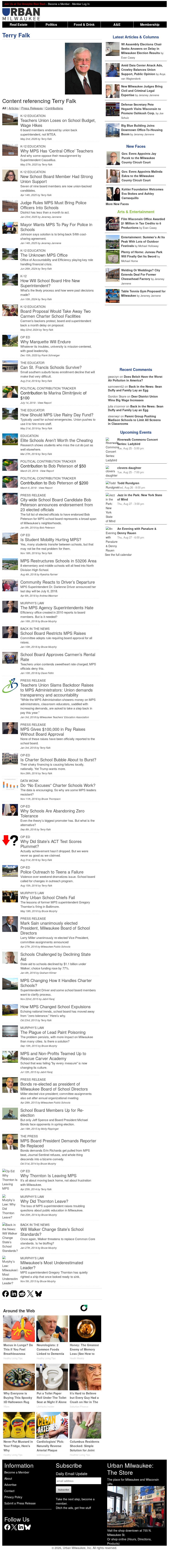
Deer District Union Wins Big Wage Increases (133, 398)
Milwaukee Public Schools (55, 946)
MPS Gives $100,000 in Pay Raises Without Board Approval (52, 731)
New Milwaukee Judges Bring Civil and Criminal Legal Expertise (142, 90)
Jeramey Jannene (51, 216)
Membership (150, 24)
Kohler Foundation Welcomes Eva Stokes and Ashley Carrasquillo (142, 193)
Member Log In (81, 4)
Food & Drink (84, 24)
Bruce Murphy (49, 621)
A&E (117, 24)
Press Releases (32, 108)
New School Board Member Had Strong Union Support (56, 178)
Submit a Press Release (20, 1503)
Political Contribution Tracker (48, 388)
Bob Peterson (60, 466)
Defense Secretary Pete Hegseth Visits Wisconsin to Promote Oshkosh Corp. (141, 108)
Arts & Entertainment (135, 211)
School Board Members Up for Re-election (52, 1112)
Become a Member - (60, 4)
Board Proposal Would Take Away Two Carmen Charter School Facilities (55, 313)
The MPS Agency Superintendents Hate (56, 607)
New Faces (136, 146)
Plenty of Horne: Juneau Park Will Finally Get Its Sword (141, 254)
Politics (51, 24)
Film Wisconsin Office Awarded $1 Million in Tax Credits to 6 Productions (143, 223)
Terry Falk (16, 35)
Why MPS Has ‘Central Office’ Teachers (56, 151)
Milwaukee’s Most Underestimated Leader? (51, 1265)
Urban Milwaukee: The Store (130, 1468)
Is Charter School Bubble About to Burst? (58, 760)
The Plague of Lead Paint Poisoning (53, 1032)
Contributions (54, 108)
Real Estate (18, 24)
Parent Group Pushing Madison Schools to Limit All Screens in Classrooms (134, 420)
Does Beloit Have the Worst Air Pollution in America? (135, 378)
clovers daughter (129, 468)
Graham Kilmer (48, 972)
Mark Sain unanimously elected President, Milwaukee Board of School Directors (55, 928)
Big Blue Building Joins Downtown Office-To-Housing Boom (142, 129)
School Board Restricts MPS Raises (53, 633)
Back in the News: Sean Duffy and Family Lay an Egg (135, 388)
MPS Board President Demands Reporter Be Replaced (58, 1143)
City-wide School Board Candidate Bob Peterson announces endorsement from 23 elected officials (56, 504)
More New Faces (117, 204)
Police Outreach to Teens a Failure (51, 872)
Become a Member (16, 1472)
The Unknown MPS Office (44, 255)
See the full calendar (118, 554)
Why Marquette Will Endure (45, 342)
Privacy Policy (13, 1497)
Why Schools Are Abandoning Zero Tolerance (52, 813)
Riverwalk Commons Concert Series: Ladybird (137, 441)
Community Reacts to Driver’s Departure (57, 582)
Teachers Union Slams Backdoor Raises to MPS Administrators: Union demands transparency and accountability (57, 690)
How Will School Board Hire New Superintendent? (50, 282)
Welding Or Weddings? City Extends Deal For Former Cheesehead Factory (140, 274)
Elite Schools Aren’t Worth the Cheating (56, 440)
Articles (14, 108)
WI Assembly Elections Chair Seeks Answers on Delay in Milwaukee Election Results (141, 48)
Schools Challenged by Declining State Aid (55, 956)
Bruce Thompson (51, 798)
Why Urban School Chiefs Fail (47, 897)
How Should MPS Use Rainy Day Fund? (56, 415)
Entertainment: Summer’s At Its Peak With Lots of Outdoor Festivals (143, 241)
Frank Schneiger (50, 355)
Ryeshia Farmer (49, 574)
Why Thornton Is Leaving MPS (48, 1175)
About (8, 1478)
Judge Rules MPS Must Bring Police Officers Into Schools (53, 205)
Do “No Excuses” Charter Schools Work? (57, 785)
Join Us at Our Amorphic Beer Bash (25, 4)
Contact (9, 1491)
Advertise (10, 1485)
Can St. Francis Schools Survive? (51, 367)
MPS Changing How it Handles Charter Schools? (56, 982)
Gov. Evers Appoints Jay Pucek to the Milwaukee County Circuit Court (139, 157)
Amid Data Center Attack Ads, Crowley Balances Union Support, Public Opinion (142, 69)
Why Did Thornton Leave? (44, 1201)
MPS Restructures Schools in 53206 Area (58, 561)
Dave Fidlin (47, 673)
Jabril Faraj (48, 999)
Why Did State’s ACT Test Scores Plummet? (51, 843)
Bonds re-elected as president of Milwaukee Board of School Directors (54, 1086)
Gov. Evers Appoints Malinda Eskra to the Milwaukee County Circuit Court (142, 175)
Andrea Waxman (48, 595)
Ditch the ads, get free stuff (73, 1508)
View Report (44, 402)
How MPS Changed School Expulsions (55, 1006)
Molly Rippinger (50, 1128)
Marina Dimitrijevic (65, 393)
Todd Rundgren (128, 483)
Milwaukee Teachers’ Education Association (64, 717)
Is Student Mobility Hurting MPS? (50, 539)
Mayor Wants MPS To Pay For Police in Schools (56, 226)
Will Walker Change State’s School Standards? (51, 1231)
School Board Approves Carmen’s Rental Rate (57, 656)
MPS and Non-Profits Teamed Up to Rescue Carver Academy (53, 1055)
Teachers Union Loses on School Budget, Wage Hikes (58, 122)
